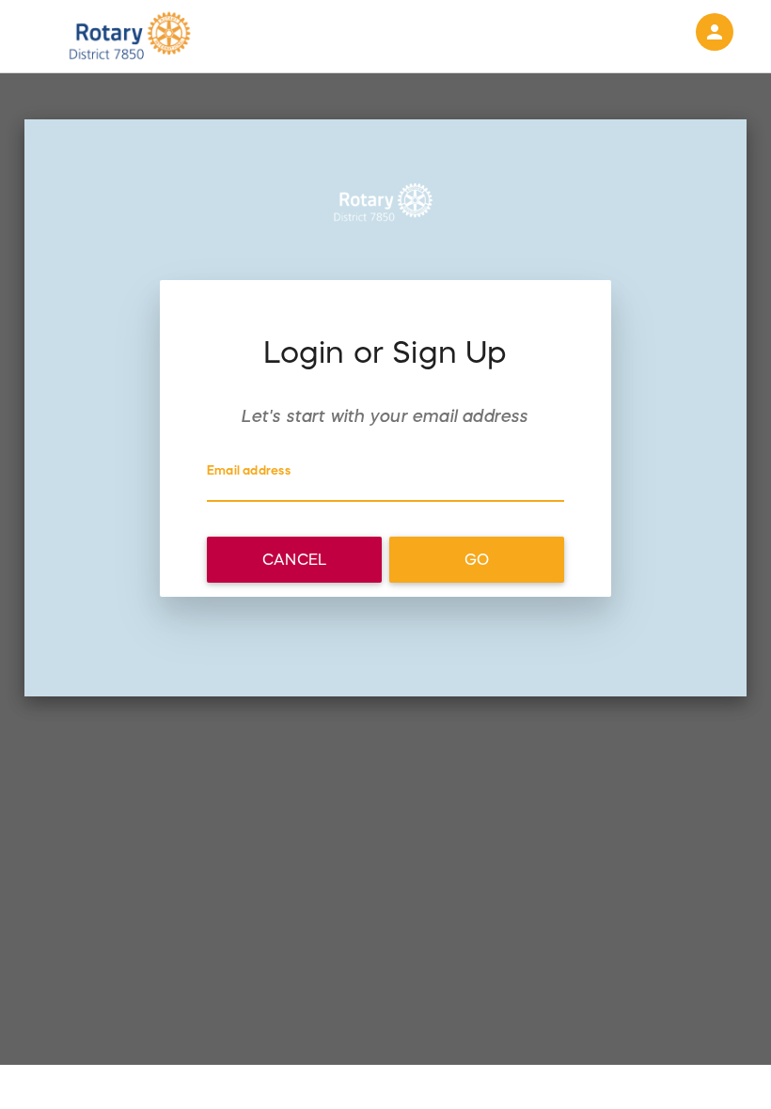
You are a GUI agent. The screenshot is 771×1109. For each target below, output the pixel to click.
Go (476, 559)
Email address (249, 470)
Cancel (294, 559)
